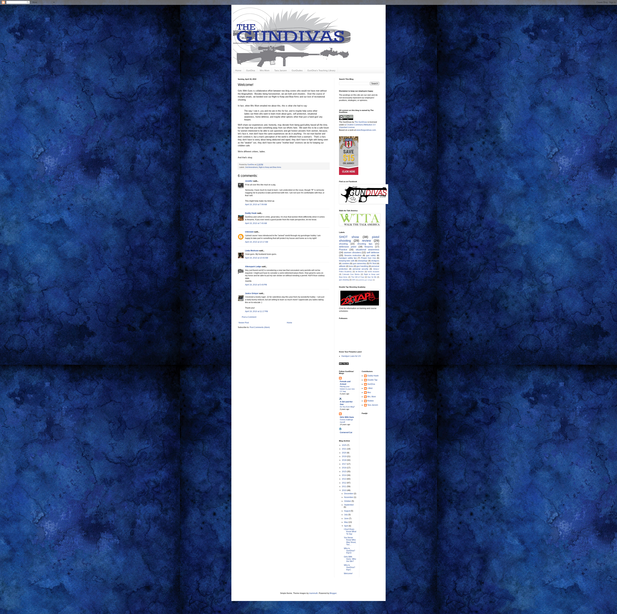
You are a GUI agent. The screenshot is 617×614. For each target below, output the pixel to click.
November (349, 497)
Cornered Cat (346, 432)
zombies (345, 263)
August (347, 511)
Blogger (333, 593)
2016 (344, 468)
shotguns (375, 261)
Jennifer (249, 181)
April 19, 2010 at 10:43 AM (256, 258)
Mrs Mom (264, 70)
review (366, 240)
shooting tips (364, 243)
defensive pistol (347, 246)
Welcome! (348, 573)
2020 (344, 453)
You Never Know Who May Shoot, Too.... (350, 541)
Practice (343, 249)
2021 (344, 449)
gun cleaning (344, 280)
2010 (344, 490)
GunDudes (297, 70)
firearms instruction (353, 255)
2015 (344, 471)
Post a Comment (249, 317)
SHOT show (349, 237)
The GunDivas (361, 122)
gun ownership (359, 263)
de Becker (360, 272)
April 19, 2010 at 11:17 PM (256, 311)
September (349, 505)
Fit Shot (373, 263)
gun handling (362, 266)
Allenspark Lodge (253, 266)
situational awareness (367, 249)
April (346, 526)
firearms (369, 246)
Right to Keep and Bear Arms (270, 167)
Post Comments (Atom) (260, 327)
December (349, 493)
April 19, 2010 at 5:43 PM (256, 285)
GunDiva (250, 70)
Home (238, 70)
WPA (354, 280)
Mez (369, 392)
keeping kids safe (346, 261)
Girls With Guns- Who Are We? (350, 559)
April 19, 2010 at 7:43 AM (256, 223)
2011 (344, 486)
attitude (342, 266)
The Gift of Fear (357, 277)
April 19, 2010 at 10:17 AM (256, 242)
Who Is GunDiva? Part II (349, 550)
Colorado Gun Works (351, 274)
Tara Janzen (280, 70)
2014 (344, 475)
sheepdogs (363, 261)
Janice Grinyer (252, 293)
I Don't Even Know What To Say (350, 531)
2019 (344, 456)
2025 (344, 445)
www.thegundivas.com (366, 130)
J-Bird (369, 388)
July (346, 515)
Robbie (370, 401)
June (346, 518)
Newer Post (244, 323)
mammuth (313, 593)
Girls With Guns (347, 417)
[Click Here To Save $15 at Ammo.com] (348, 174)
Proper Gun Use (368, 258)
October (348, 501)
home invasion (373, 272)
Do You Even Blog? (347, 407)
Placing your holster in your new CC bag (347, 389)
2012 (344, 483)
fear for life (372, 277)
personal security (360, 269)
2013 (344, 479)
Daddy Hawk (251, 213)
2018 (344, 460)
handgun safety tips (348, 258)
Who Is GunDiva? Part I (349, 567)
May (346, 522)
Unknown (249, 232)
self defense (373, 252)
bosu (351, 266)
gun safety (371, 255)
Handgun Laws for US (351, 356)
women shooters (352, 252)
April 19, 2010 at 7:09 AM (256, 204)
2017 (344, 464)
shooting (343, 243)
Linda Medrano (252, 251)
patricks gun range (365, 280)
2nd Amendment (251, 167)
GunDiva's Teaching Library (321, 70)
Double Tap (372, 380)
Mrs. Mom (371, 397)
